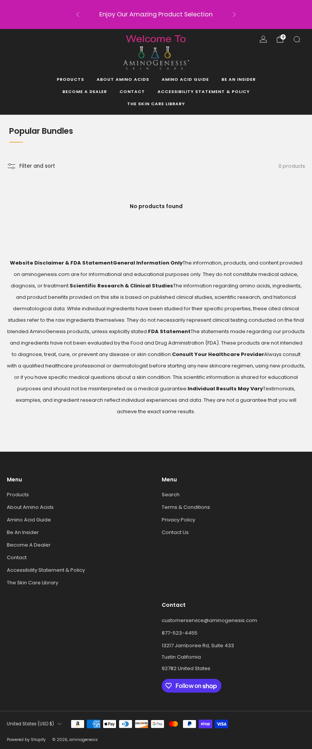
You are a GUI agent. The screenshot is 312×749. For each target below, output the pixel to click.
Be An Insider (238, 79)
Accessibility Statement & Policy (204, 91)
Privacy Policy (178, 519)
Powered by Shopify (26, 740)
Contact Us (175, 532)
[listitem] (156, 14)
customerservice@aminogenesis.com (209, 620)
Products (70, 79)
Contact (132, 91)
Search (171, 494)
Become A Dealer (84, 91)
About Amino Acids (123, 79)
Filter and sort (37, 166)
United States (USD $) (30, 724)
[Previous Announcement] (78, 14)
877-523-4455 (179, 633)
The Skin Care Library (156, 104)
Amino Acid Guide (185, 79)
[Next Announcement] (234, 14)
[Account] (263, 39)
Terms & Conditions (186, 507)
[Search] (297, 39)
